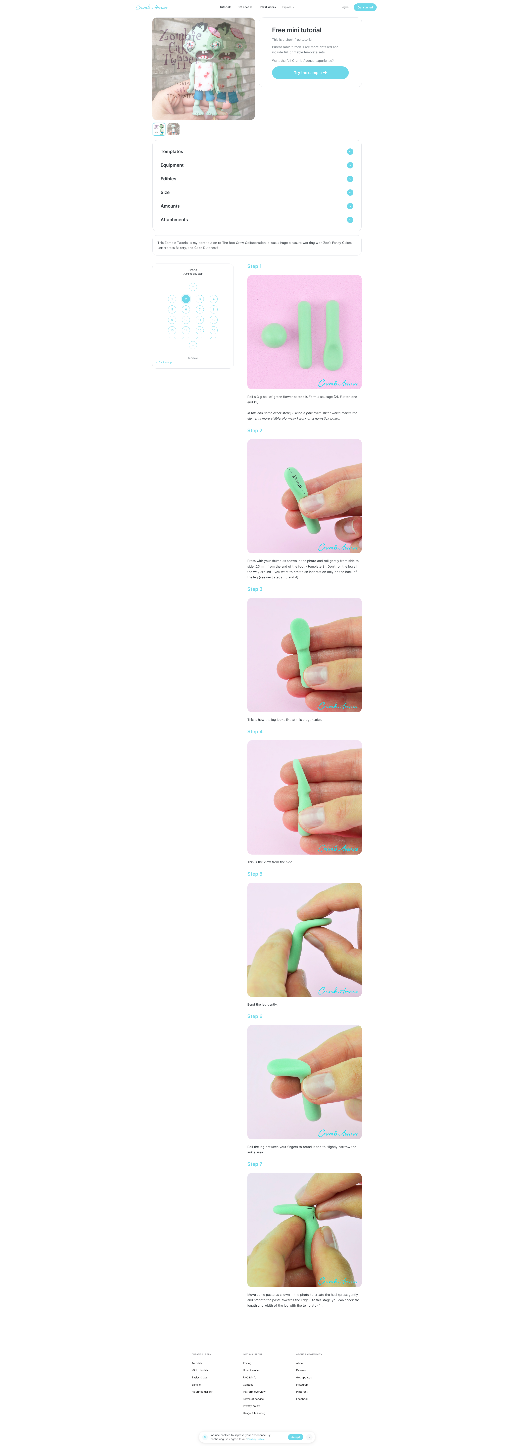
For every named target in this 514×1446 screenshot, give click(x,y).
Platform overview (254, 1391)
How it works (267, 7)
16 (213, 330)
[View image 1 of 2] (159, 129)
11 (199, 319)
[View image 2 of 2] (173, 129)
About (300, 1363)
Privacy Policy (255, 1439)
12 (213, 319)
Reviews (301, 1370)
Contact (248, 1384)
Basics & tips (199, 1377)
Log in (345, 7)
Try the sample (308, 72)
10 (186, 319)
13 (172, 330)
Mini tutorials (200, 1370)
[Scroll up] (193, 287)
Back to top (165, 362)
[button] (257, 151)
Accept (295, 1437)
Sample (196, 1384)
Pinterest (302, 1391)
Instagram (302, 1384)
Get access (245, 7)
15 (199, 330)
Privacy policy (251, 1405)
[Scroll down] (193, 345)
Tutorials (225, 7)
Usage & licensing (254, 1413)
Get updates (304, 1377)
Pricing (247, 1363)
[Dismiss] (309, 1437)
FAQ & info (249, 1377)
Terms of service (253, 1398)
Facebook (302, 1398)
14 (186, 330)
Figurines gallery (202, 1391)
